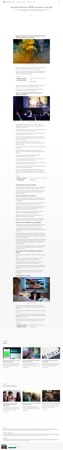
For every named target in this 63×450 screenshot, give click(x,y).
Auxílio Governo (29, 2)
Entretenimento (19, 2)
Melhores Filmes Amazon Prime (22, 326)
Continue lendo (32, 81)
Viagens (34, 2)
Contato (19, 446)
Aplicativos (13, 2)
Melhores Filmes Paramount (22, 179)
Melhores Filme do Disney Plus (22, 79)
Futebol (24, 2)
